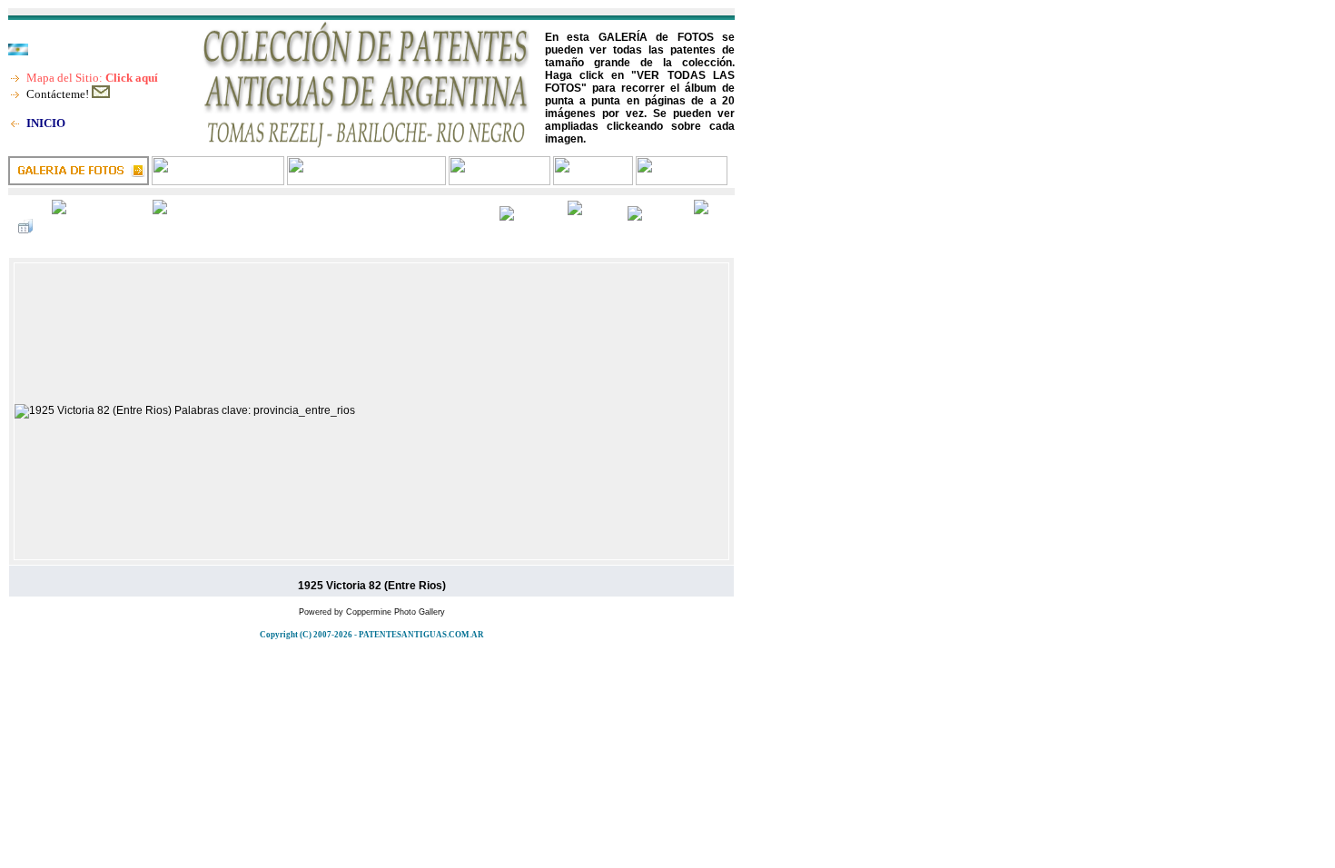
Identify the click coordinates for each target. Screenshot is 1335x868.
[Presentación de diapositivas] (187, 226)
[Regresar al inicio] (524, 226)
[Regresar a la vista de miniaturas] (25, 226)
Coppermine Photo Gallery (395, 611)
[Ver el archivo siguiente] (651, 226)
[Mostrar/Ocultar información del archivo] (93, 226)
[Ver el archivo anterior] (588, 226)
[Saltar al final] (709, 226)
